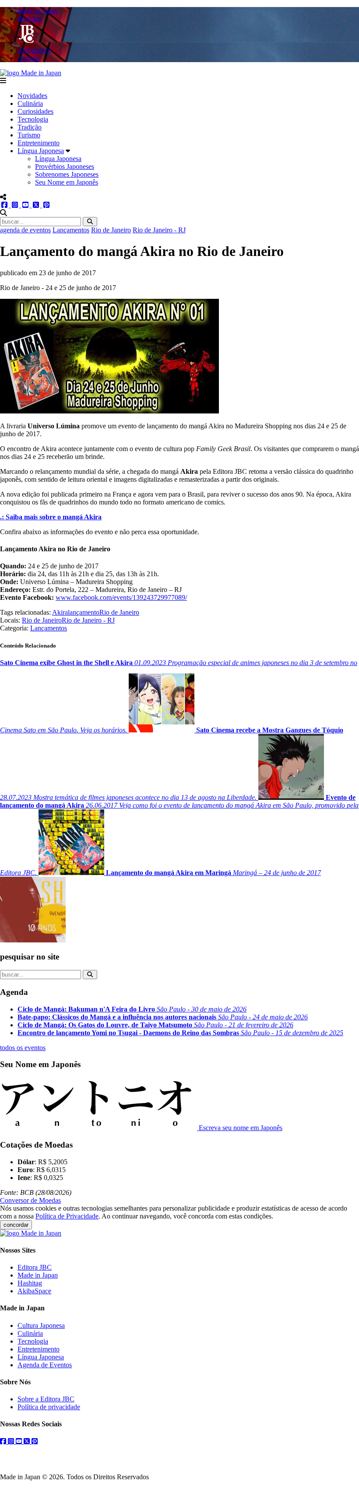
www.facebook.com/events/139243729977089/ (121, 597)
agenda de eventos (25, 230)
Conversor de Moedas (30, 1200)
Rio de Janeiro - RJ (159, 230)
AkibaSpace (34, 1291)
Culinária (30, 103)
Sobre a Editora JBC (46, 1399)
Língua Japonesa (41, 150)
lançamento (83, 612)
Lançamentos (71, 230)
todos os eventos (23, 1047)
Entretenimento (39, 143)
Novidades (32, 95)
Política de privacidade (49, 1407)
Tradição (30, 127)
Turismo (29, 135)
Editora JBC (35, 1267)
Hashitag (30, 1283)
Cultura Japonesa (41, 1325)
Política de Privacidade (67, 1216)
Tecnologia (33, 119)
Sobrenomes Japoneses (67, 174)
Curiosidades (35, 111)
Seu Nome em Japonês (66, 182)
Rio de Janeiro (111, 230)
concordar (16, 1225)
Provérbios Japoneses (64, 166)
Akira (60, 612)
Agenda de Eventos (45, 1365)
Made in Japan (38, 1275)
